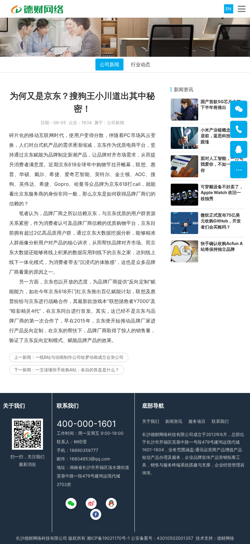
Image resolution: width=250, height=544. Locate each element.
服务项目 (196, 421)
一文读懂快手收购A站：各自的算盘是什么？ (77, 369)
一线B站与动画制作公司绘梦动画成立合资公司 (79, 357)
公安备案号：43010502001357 (162, 538)
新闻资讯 (173, 421)
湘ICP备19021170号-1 (108, 538)
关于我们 (150, 421)
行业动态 (140, 64)
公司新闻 (109, 64)
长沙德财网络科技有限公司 (41, 538)
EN (228, 8)
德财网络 (225, 538)
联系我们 (220, 421)
